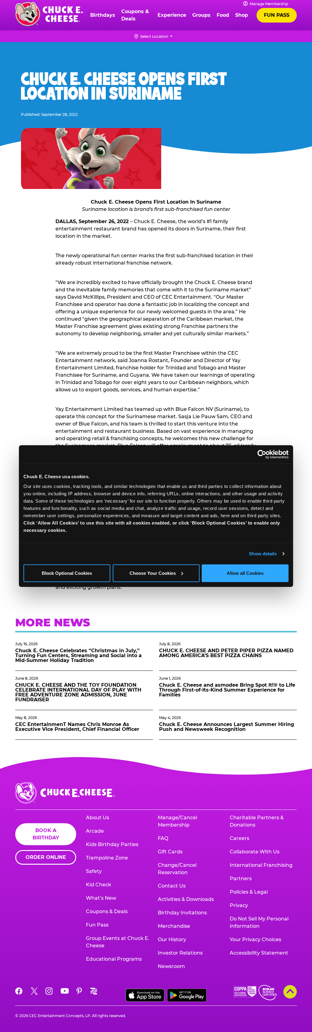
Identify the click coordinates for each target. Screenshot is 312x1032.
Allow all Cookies (245, 572)
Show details (263, 553)
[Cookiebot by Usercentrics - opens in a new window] (262, 454)
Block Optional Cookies (67, 572)
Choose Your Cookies (152, 572)
